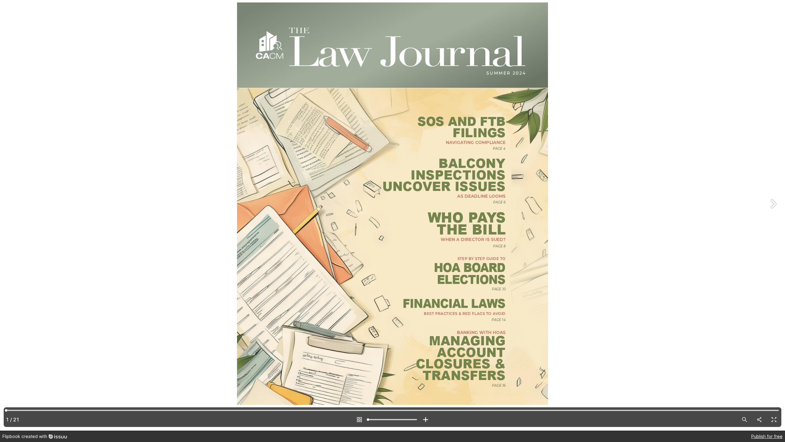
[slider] (392, 420)
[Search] (744, 419)
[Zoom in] (425, 419)
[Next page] (772, 215)
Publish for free (767, 436)
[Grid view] (359, 419)
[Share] (759, 419)
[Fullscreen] (774, 419)
